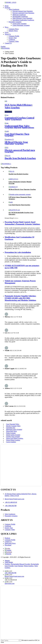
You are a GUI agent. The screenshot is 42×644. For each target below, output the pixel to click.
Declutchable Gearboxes (20, 16)
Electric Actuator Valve (13, 426)
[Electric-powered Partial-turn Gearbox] (6, 147)
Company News (14, 29)
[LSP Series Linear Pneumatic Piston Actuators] (20, 194)
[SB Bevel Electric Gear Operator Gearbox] (9, 139)
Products (7, 7)
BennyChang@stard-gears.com (14, 499)
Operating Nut (10, 428)
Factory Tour (13, 38)
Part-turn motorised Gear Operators (23, 13)
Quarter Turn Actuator (13, 436)
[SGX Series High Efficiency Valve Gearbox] (6, 101)
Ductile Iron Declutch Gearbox (20, 158)
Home (6, 6)
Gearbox (7, 564)
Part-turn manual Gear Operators (23, 11)
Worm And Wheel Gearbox (14, 438)
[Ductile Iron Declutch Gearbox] (7, 155)
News (6, 27)
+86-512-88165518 (11, 502)
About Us (8, 34)
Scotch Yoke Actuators (19, 23)
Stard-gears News (10, 543)
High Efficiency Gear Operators (22, 18)
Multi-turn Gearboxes (19, 15)
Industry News (13, 31)
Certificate (12, 39)
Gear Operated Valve (12, 424)
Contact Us (8, 43)
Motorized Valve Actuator (14, 429)
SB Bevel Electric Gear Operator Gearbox (16, 143)
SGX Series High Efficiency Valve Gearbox (18, 106)
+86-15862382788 (10, 506)
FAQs (6, 32)
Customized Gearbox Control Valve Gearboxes (19, 118)
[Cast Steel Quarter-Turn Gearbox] (7, 131)
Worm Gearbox (29, 566)
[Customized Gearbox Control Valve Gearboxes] (6, 115)
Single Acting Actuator (13, 435)
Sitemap (7, 560)
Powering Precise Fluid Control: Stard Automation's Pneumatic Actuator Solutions (22, 223)
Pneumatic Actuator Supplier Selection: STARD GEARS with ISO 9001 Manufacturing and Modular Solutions (20, 298)
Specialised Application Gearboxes (23, 20)
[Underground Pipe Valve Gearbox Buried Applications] (6, 123)
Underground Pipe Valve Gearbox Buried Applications (19, 127)
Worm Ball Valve (11, 431)
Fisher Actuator (11, 433)
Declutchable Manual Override (20, 564)
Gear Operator (18, 566)
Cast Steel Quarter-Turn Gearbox (17, 135)
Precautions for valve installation (18, 252)
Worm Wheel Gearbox (13, 440)
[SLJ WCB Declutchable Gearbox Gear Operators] (14, 210)
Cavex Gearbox (11, 442)
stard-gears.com (9, 583)
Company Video (14, 41)
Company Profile (14, 36)
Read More (8, 112)
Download (8, 545)
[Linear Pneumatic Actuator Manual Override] (13, 179)
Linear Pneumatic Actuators (21, 25)
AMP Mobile (9, 562)
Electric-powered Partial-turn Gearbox (20, 151)
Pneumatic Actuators (15, 22)
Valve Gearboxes (14, 9)
